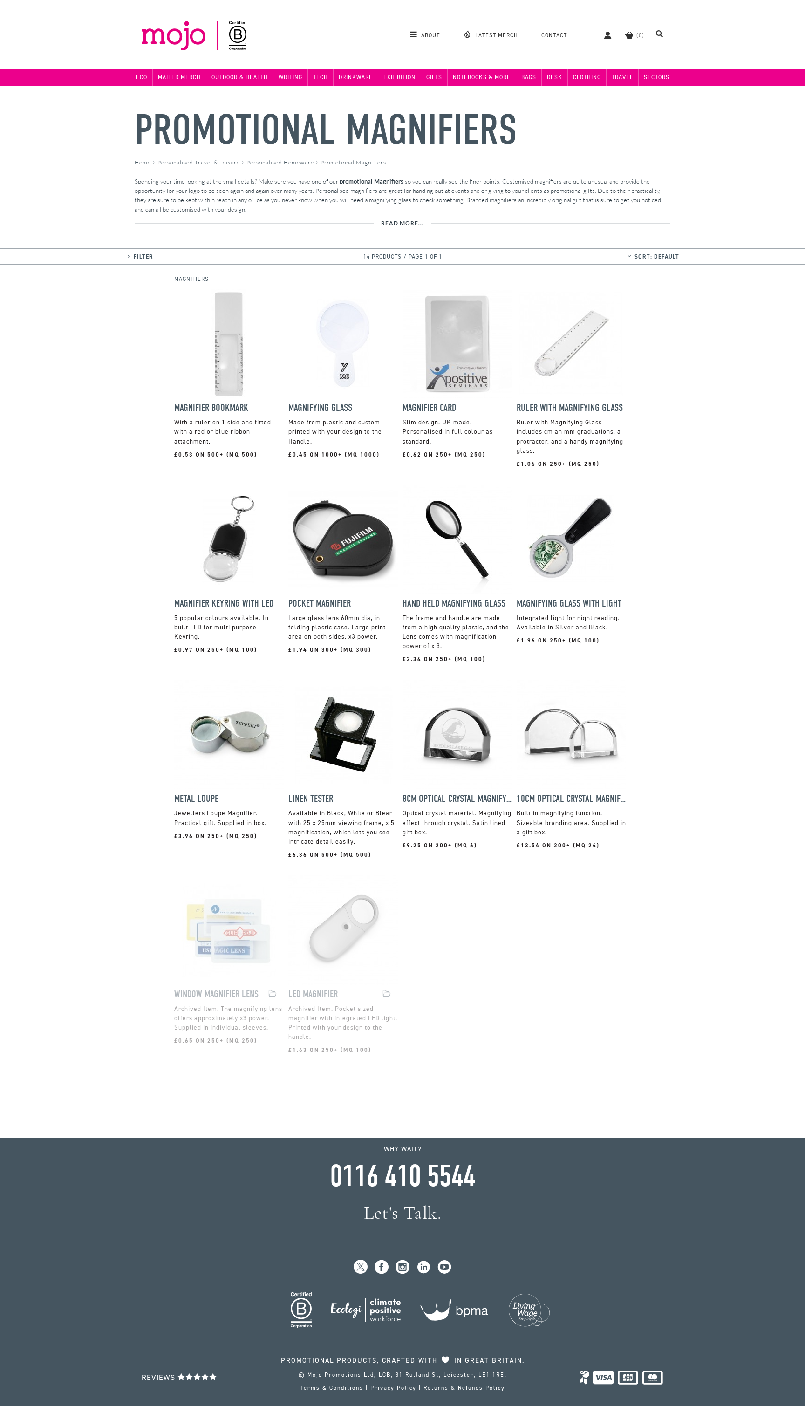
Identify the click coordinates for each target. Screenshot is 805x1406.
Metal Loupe (196, 799)
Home (143, 162)
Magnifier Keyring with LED (223, 603)
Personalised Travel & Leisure (198, 162)
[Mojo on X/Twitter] (361, 1267)
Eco (141, 77)
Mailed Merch (179, 77)
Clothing (587, 77)
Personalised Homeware (280, 162)
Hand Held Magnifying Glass (453, 603)
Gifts (434, 77)
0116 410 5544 (402, 1176)
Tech (320, 77)
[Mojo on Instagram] (403, 1267)
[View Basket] (629, 35)
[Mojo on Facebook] (382, 1267)
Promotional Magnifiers (326, 130)
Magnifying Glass (320, 408)
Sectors (656, 77)
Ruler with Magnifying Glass (570, 408)
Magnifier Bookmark (211, 408)
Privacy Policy (393, 1388)
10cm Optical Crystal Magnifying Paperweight (571, 799)
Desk (554, 77)
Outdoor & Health (239, 77)
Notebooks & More (482, 77)
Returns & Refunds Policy (464, 1388)
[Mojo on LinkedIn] (423, 1267)
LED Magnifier (313, 994)
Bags (528, 77)
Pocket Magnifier (319, 603)
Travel (622, 77)
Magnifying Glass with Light (569, 603)
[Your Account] (603, 35)
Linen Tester (310, 799)
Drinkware (356, 77)
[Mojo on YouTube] (444, 1267)
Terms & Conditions (331, 1388)
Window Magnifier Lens (216, 994)
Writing (290, 77)
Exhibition (399, 77)
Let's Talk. (403, 1212)
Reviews (159, 1377)
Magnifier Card (429, 408)
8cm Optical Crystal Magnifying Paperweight (457, 799)
